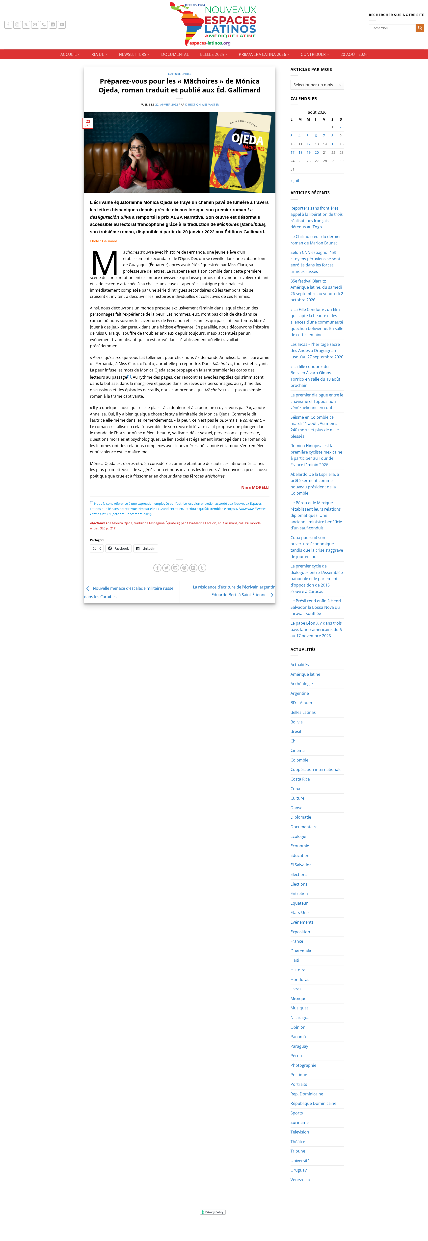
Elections (299, 874)
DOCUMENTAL (175, 54)
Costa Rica (300, 779)
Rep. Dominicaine (307, 1094)
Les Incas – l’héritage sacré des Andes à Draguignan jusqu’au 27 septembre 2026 (317, 351)
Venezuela (300, 1179)
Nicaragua (300, 1017)
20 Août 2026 (354, 54)
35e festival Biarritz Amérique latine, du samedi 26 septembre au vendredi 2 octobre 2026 (317, 290)
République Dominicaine (313, 1103)
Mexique (298, 998)
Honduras (300, 979)
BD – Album (301, 702)
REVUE (97, 54)
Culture (174, 74)
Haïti (295, 960)
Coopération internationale (316, 769)
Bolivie (297, 722)
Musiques (300, 1008)
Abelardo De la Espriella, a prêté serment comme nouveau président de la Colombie (315, 484)
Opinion (298, 1027)
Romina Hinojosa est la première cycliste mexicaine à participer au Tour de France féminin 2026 (316, 455)
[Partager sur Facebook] (157, 568)
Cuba (295, 788)
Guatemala (301, 951)
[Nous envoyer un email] (35, 25)
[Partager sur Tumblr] (202, 568)
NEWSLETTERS (133, 54)
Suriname (300, 1122)
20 (317, 152)
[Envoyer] (420, 28)
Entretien (299, 893)
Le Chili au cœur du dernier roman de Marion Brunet (316, 240)
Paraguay (299, 1046)
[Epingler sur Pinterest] (184, 568)
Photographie (303, 1065)
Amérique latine (305, 674)
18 (300, 152)
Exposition (300, 932)
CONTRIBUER (313, 54)
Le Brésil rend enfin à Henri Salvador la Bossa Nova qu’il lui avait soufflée (317, 607)
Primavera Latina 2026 (262, 54)
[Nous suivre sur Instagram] (17, 25)
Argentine (300, 693)
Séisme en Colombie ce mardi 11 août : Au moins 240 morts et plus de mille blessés (315, 426)
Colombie (299, 760)
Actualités (300, 664)
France (297, 941)
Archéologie (302, 683)
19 (309, 152)
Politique (299, 1074)
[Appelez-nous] (44, 25)
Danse (296, 807)
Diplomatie (301, 817)
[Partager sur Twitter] (166, 568)
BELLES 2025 (212, 54)
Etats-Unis (300, 912)
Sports (297, 1113)
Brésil (296, 731)
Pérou (296, 1055)
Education (300, 855)
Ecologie (298, 836)
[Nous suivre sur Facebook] (8, 25)
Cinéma (298, 750)
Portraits (299, 1084)
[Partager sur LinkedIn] (193, 568)
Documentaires (305, 826)
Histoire (298, 970)
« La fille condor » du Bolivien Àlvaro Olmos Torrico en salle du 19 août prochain (315, 376)
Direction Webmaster (202, 104)
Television (300, 1132)
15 (333, 144)
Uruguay (299, 1170)
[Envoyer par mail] (175, 568)
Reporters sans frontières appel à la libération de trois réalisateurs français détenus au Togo (317, 217)
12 (309, 144)
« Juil (295, 180)
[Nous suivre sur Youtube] (62, 25)
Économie (300, 846)
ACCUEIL (68, 54)
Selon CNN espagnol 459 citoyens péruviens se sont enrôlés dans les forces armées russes (315, 262)
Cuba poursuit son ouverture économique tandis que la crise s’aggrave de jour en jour (317, 547)
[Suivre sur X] (26, 25)
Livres (186, 74)
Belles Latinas (303, 712)
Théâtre (298, 1141)
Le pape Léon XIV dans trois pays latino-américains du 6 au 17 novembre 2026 (316, 629)
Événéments (302, 922)
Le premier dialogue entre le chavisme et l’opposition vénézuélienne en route (317, 401)
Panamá (298, 1036)
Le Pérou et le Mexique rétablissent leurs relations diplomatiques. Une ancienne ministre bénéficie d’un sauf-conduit (316, 515)
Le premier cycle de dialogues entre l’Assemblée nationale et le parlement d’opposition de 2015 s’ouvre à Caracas (317, 578)
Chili (294, 741)
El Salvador (301, 865)
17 (292, 152)
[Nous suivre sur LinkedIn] (53, 25)
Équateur (299, 903)
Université (300, 1160)
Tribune (298, 1151)
